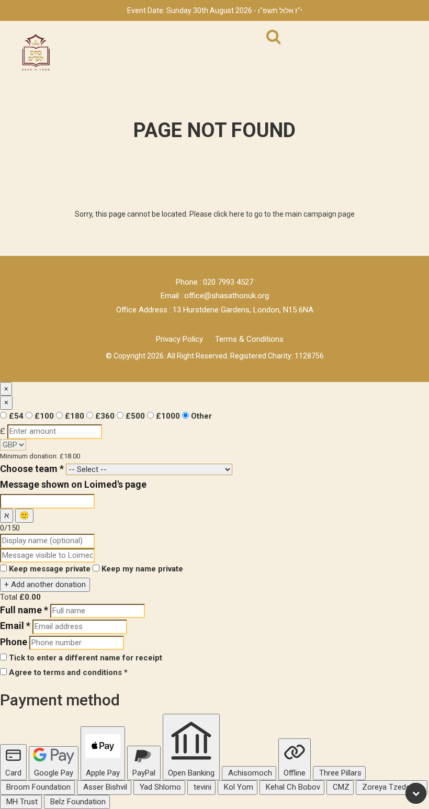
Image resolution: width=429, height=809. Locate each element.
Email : (172, 295)
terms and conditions (82, 672)
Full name (24, 609)
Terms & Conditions (249, 339)
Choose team (32, 468)
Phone (13, 641)
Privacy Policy (179, 339)
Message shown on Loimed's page (73, 484)
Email (15, 625)
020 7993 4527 (228, 282)
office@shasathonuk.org (226, 295)
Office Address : (143, 309)
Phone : (188, 282)
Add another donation (45, 584)
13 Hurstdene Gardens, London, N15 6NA (243, 309)
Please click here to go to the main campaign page (272, 214)
